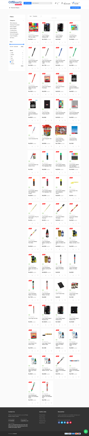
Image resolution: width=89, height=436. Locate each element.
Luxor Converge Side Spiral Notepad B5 (74, 113)
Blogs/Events (42, 422)
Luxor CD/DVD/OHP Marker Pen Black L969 (46, 62)
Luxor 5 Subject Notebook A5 (45, 36)
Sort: (31, 16)
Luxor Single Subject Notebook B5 (74, 319)
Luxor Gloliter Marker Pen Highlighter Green (61, 165)
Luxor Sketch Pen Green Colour (32, 344)
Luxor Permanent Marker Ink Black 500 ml (60, 243)
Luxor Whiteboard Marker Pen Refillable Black (61, 370)
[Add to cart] (38, 42)
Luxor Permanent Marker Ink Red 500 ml (46, 269)
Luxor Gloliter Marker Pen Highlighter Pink (47, 191)
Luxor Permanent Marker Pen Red (46, 294)
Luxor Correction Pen (33, 138)
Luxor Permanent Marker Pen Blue (73, 268)
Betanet (15, 433)
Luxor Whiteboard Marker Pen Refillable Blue (74, 370)
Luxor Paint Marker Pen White (32, 242)
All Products (27, 3)
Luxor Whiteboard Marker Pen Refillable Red (47, 396)
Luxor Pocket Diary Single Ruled (73, 294)
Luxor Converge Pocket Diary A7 (45, 113)
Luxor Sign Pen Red (32, 318)
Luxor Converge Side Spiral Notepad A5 (60, 113)
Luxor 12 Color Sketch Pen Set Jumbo (33, 36)
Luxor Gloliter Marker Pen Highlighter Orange (33, 192)
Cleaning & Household (14, 24)
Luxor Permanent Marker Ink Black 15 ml (46, 243)
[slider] (9, 44)
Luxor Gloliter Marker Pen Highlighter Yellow (60, 192)
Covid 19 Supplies (13, 35)
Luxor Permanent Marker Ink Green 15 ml (33, 269)
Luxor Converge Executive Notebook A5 (33, 114)
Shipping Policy (42, 420)
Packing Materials (13, 32)
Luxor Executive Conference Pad (73, 139)
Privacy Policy (42, 415)
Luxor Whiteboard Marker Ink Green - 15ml (32, 370)
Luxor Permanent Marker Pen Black (60, 268)
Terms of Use (42, 419)
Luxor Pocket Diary (60, 293)
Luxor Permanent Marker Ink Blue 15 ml (74, 242)
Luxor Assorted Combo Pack (72, 36)
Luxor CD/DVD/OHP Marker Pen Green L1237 (74, 62)
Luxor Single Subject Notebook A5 (60, 319)
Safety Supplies (13, 28)
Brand (11, 50)
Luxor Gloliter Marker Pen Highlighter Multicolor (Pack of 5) (74, 166)
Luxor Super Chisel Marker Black (46, 344)
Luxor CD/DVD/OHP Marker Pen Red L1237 (33, 88)
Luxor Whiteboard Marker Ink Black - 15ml (60, 344)
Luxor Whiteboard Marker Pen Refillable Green (33, 396)
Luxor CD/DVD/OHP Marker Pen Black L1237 (33, 62)
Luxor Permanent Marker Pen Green (32, 294)
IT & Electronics (13, 30)
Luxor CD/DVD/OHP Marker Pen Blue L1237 (60, 62)
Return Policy (42, 417)
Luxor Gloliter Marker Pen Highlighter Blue (47, 165)
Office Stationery (13, 23)
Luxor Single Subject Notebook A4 (46, 319)
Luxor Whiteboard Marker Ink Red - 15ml (47, 370)
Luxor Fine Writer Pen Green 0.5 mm (33, 165)
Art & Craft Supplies (14, 34)
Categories (12, 20)
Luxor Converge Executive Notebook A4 (74, 88)
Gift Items (12, 37)
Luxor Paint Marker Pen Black (60, 217)
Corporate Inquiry (75, 7)
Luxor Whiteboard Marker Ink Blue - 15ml (73, 344)
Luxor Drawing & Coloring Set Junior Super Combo (60, 140)
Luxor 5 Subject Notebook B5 (59, 36)
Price (11, 41)
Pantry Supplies (13, 26)
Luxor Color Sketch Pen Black (46, 87)
